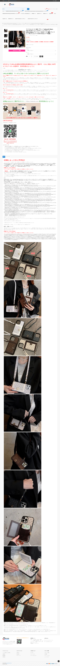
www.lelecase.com (8, 663)
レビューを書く (35, 35)
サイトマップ (19, 655)
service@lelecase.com (13, 0)
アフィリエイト (33, 654)
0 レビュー (31, 35)
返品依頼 (18, 654)
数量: (27, 56)
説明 (3, 156)
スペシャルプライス (33, 655)
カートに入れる (36, 56)
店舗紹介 (4, 654)
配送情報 (4, 655)
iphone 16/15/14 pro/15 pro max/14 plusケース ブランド (12, 23)
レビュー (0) (8, 156)
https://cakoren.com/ (32, 101)
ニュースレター (46, 657)
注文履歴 (45, 654)
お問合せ (18, 652)
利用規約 (4, 657)
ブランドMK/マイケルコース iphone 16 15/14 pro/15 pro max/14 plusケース (33, 23)
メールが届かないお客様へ (6, 652)
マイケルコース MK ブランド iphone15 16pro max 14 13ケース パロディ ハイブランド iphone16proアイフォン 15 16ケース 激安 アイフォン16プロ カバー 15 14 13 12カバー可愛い (30, 25)
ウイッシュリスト (47, 655)
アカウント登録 (55, 9)
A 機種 (28, 49)
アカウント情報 (46, 652)
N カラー (28, 52)
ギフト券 (32, 652)
